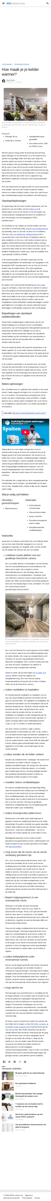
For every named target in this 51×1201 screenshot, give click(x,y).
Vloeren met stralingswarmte (37, 229)
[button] (4, 1061)
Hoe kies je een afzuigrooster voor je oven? (29, 413)
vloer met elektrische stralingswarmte (23, 234)
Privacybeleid (27, 1198)
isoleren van (33, 209)
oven (31, 909)
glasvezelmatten (15, 847)
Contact (37, 1198)
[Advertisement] (25, 35)
